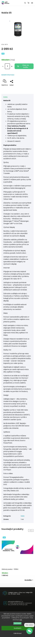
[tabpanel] (17, 558)
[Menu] (32, 3)
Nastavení (17, 623)
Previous (30, 530)
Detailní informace (7, 75)
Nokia (22, 516)
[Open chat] (29, 632)
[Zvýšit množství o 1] (12, 66)
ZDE (21, 620)
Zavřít (29, 88)
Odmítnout (18, 633)
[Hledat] (25, 2)
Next (33, 530)
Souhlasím (17, 628)
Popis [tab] (5, 97)
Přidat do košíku (25, 66)
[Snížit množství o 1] (3, 66)
